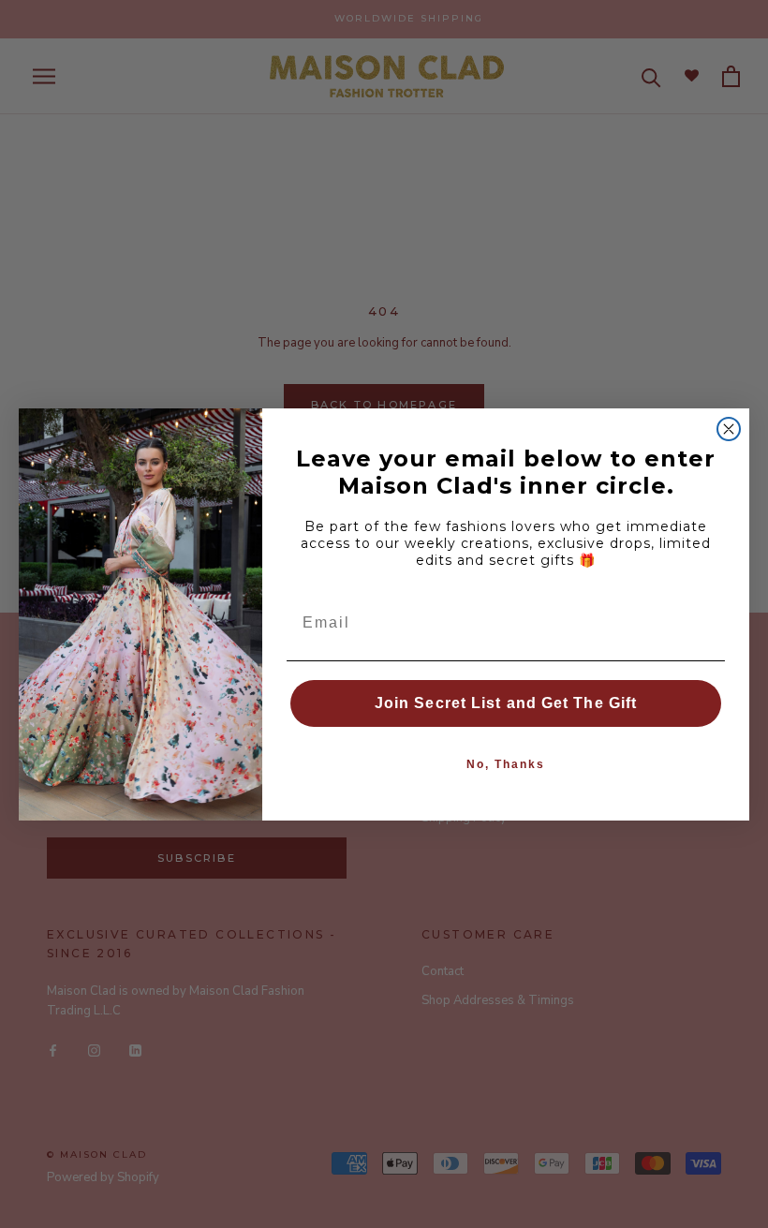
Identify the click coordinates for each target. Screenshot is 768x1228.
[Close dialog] (728, 429)
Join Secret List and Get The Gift (506, 703)
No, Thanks (505, 764)
